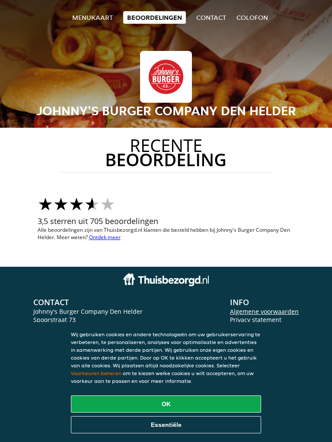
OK (166, 404)
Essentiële (166, 424)
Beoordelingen (154, 17)
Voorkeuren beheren (96, 373)
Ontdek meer (105, 237)
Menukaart (92, 17)
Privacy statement (255, 320)
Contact (211, 17)
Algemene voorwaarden (264, 311)
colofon (252, 17)
